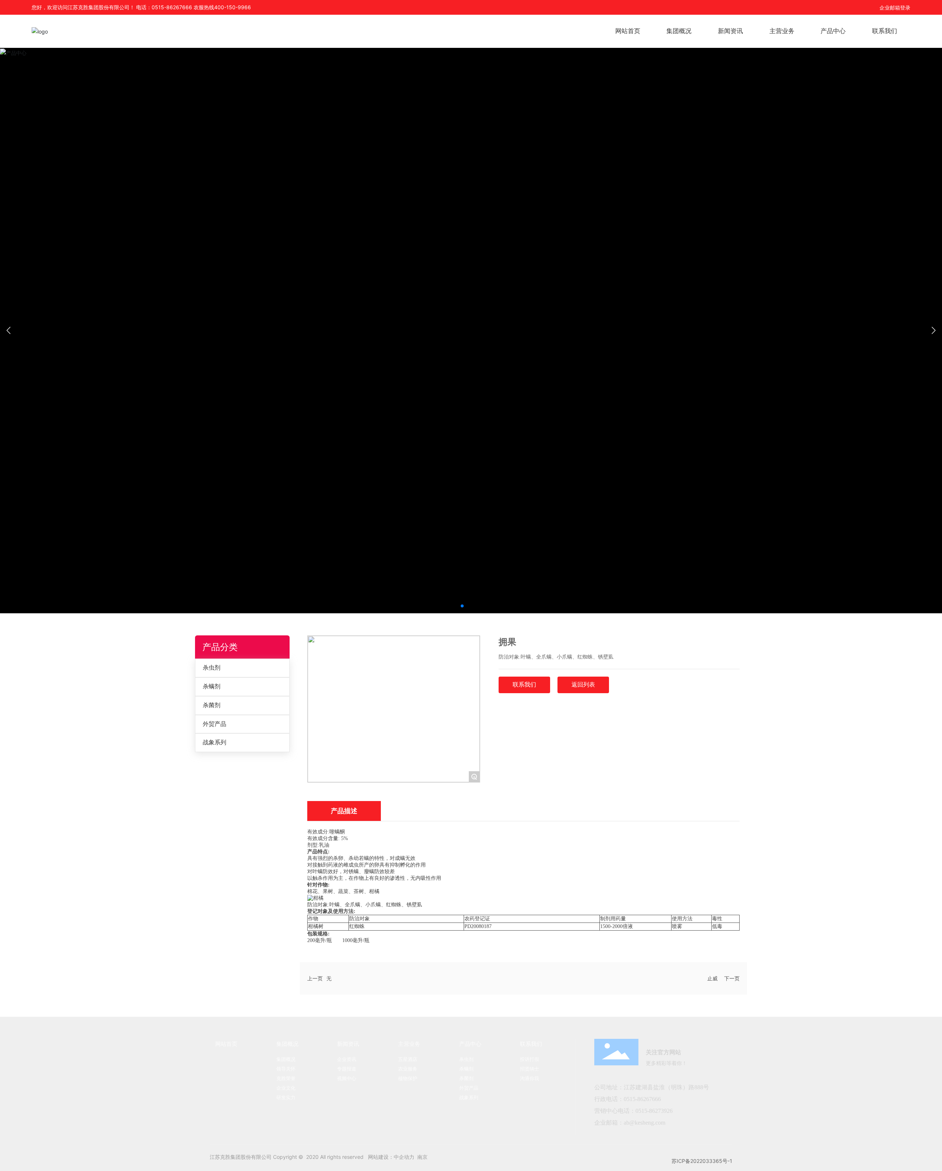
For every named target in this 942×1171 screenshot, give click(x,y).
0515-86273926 (654, 1111)
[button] (462, 605)
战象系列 (214, 742)
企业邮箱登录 (894, 7)
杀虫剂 (211, 667)
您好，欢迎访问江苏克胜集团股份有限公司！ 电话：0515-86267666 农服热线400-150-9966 (141, 7)
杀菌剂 (211, 705)
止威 (712, 978)
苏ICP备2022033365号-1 (702, 1161)
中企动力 (404, 1157)
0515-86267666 (643, 1099)
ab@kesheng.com (644, 1122)
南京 (422, 1157)
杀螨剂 (211, 686)
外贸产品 (214, 724)
